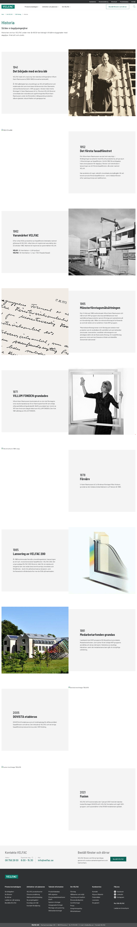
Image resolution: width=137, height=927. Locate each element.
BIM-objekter (53, 894)
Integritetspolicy (76, 908)
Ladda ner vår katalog (12, 900)
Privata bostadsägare (31, 7)
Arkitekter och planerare (49, 7)
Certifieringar (75, 903)
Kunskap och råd (32, 903)
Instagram (120, 897)
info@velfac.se (45, 860)
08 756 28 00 (11, 860)
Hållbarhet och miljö (77, 894)
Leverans (95, 900)
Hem (3, 14)
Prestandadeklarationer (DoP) (56, 898)
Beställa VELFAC (10, 903)
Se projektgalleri (32, 900)
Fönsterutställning (103, 1)
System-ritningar (54, 902)
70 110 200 (74, 925)
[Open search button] (134, 6)
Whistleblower (75, 911)
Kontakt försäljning (33, 905)
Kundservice (92, 1)
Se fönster (8, 894)
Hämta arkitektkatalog (34, 897)
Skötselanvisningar (55, 910)
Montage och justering (56, 908)
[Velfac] (8, 6)
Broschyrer (114, 1)
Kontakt (133, 1)
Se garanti (95, 903)
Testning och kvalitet (77, 897)
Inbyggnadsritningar (55, 905)
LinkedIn (120, 894)
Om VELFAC (65, 7)
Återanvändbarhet (76, 900)
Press (72, 905)
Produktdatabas (124, 1)
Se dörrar (8, 897)
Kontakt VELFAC (100, 925)
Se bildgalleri (9, 891)
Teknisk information (55, 887)
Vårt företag (18, 14)
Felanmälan (96, 897)
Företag (73, 891)
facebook (120, 891)
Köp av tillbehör (97, 894)
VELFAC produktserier (34, 891)
